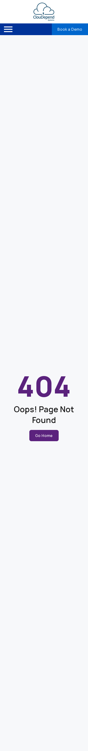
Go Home (44, 435)
